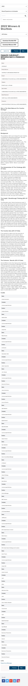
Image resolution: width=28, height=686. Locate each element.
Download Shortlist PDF (9, 40)
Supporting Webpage (6, 663)
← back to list (6, 51)
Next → (23, 51)
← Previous (15, 51)
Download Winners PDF (9, 44)
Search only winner (8, 19)
